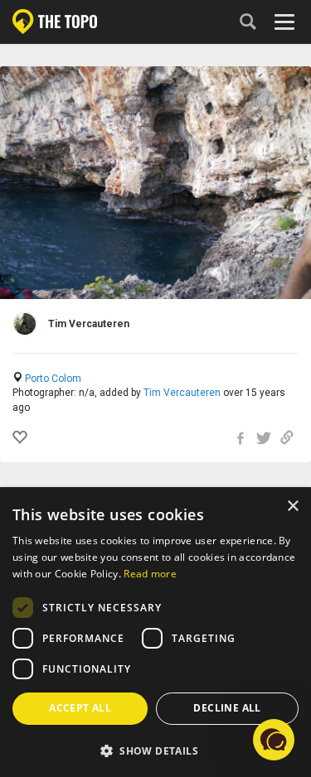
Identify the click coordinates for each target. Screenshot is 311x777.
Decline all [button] (226, 708)
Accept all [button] (80, 708)
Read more (150, 574)
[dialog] (155, 633)
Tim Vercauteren (182, 392)
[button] (155, 750)
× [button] (292, 506)
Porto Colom (53, 378)
